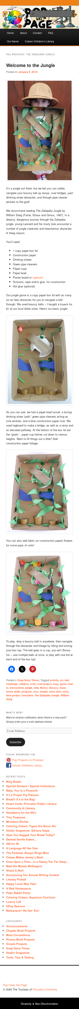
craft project (44, 684)
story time (55, 691)
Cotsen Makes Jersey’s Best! (24, 857)
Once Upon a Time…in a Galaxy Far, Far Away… (37, 862)
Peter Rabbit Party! (18, 893)
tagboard (37, 277)
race (36, 691)
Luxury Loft (13, 902)
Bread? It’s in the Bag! (20, 799)
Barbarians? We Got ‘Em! (22, 911)
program (26, 691)
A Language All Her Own (22, 848)
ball (67, 680)
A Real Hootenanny (18, 888)
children (24, 684)
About (23, 33)
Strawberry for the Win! (21, 813)
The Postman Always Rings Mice (27, 853)
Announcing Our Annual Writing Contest (32, 875)
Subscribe (15, 742)
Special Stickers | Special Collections (30, 786)
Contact (37, 33)
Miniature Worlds (17, 822)
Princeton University (60, 975)
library (44, 688)
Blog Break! (13, 782)
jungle (28, 688)
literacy (53, 688)
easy (56, 684)
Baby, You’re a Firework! (22, 790)
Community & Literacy (20, 808)
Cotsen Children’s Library (39, 41)
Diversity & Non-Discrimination (39, 1004)
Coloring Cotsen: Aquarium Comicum (30, 897)
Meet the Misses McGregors (24, 866)
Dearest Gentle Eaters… (21, 839)
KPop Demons (15, 906)
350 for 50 (12, 844)
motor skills (13, 691)
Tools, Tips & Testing (20, 957)
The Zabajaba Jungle (47, 695)
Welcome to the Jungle (30, 65)
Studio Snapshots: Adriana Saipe (28, 830)
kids (36, 688)
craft (33, 684)
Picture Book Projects (20, 939)
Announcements (16, 926)
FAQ (50, 33)
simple (44, 691)
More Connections (18, 935)
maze (62, 688)
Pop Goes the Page (15, 985)
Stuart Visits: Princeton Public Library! (31, 804)
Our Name (13, 41)
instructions (17, 688)
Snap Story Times (28, 680)
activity (54, 680)
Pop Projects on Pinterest (28, 760)
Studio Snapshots (17, 953)
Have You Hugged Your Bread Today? (30, 835)
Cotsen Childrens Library (27, 765)
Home (10, 33)
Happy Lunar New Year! (21, 884)
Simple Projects (16, 944)
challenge (12, 684)
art (61, 680)
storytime (27, 695)
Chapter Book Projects (20, 931)
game (63, 684)
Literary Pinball (16, 879)
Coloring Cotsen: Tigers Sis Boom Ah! (31, 826)
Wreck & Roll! (15, 870)
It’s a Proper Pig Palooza (22, 795)
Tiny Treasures (15, 817)
